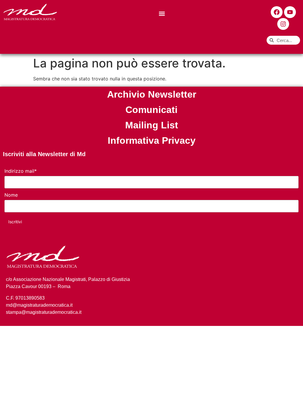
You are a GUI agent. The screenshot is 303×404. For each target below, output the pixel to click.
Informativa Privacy (152, 140)
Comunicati (151, 109)
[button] (162, 13)
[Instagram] (283, 24)
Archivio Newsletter (151, 94)
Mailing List (151, 125)
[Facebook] (277, 12)
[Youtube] (290, 12)
